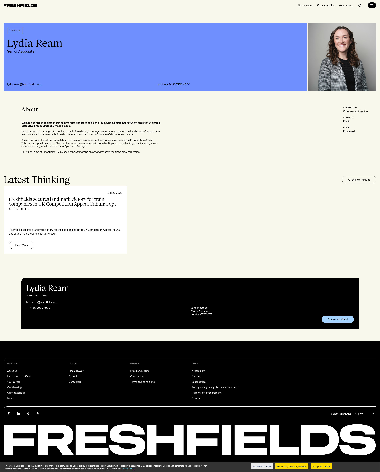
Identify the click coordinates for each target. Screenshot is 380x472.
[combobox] (364, 413)
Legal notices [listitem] (199, 381)
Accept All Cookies (321, 466)
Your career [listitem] (13, 381)
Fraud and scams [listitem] (139, 370)
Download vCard (338, 319)
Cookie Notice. (128, 469)
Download (349, 131)
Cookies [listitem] (196, 376)
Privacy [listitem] (196, 398)
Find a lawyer (306, 5)
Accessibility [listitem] (198, 370)
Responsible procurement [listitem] (206, 392)
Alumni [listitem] (73, 376)
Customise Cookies (262, 466)
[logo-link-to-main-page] (21, 6)
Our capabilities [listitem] (16, 392)
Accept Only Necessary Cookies (292, 466)
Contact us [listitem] (75, 381)
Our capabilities (326, 5)
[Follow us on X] (9, 413)
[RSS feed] (37, 413)
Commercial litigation (355, 111)
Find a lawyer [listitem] (76, 370)
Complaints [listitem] (136, 376)
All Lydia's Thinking (359, 179)
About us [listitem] (12, 370)
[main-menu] (372, 5)
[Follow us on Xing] (28, 413)
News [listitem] (10, 398)
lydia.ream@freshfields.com (24, 84)
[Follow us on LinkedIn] (18, 413)
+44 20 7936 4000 (178, 84)
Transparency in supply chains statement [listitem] (215, 387)
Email (346, 121)
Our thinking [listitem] (14, 387)
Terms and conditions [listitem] (142, 381)
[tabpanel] (190, 220)
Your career (346, 5)
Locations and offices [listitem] (19, 376)
